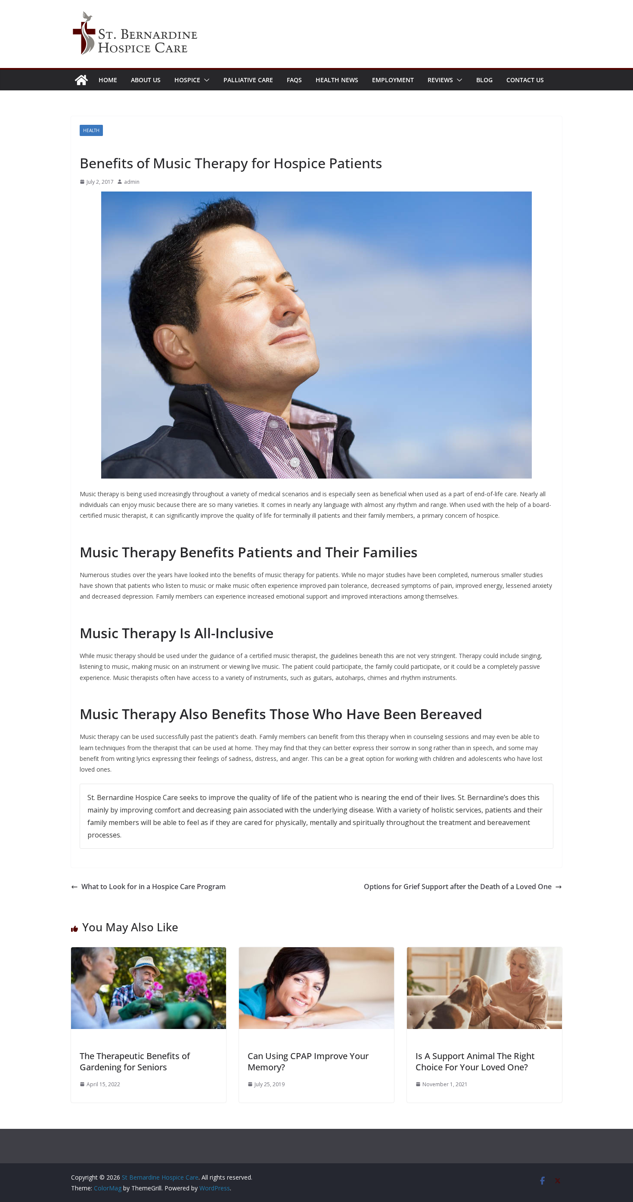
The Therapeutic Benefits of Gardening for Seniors (135, 1061)
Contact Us (525, 80)
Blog (484, 80)
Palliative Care (248, 80)
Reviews (440, 80)
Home (108, 80)
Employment (393, 80)
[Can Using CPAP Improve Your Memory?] (316, 953)
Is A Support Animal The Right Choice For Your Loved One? (475, 1061)
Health (91, 130)
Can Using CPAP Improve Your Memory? (308, 1061)
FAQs (294, 80)
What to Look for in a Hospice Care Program (153, 886)
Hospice (187, 80)
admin (132, 181)
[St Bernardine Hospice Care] (81, 80)
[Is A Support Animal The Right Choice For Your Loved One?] (484, 953)
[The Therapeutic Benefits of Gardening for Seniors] (148, 953)
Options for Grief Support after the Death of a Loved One (458, 886)
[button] (205, 80)
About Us (146, 80)
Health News (337, 80)
